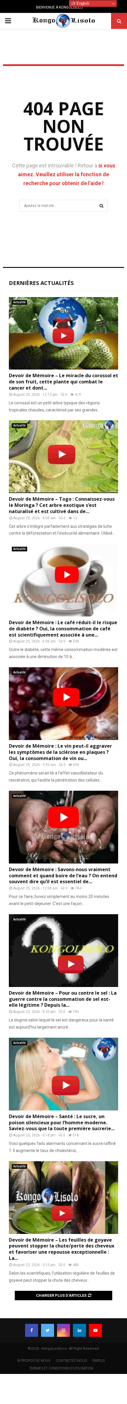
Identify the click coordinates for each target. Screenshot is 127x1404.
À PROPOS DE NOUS (33, 1361)
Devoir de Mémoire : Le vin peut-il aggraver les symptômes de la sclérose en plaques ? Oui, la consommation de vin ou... (60, 752)
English (82, 3)
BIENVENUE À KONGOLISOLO (59, 7)
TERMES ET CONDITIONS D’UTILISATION (61, 1368)
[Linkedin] (79, 1330)
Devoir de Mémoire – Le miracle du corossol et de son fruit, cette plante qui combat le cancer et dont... (63, 381)
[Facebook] (31, 1330)
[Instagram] (63, 1330)
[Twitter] (47, 1330)
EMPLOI (98, 1361)
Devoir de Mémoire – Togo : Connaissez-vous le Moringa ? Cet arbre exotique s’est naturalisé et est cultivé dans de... (62, 505)
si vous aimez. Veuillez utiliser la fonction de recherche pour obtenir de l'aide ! (66, 174)
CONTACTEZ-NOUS (71, 1361)
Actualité (19, 302)
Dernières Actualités (41, 282)
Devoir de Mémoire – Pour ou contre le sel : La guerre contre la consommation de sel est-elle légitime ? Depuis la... (63, 999)
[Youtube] (95, 1330)
